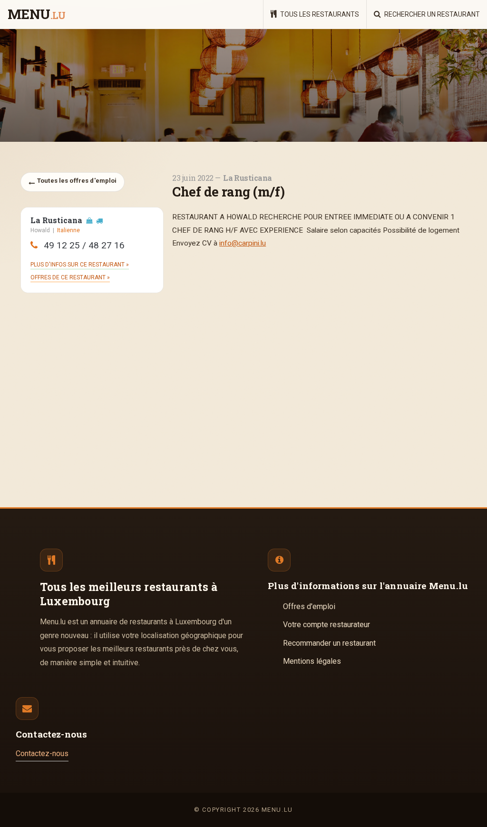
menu (36, 15)
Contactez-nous (42, 753)
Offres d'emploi (309, 606)
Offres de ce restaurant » (70, 277)
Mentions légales (312, 661)
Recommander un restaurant (329, 643)
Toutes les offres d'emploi (76, 180)
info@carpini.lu (242, 243)
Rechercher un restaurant (431, 14)
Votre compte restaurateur (326, 624)
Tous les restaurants (319, 14)
